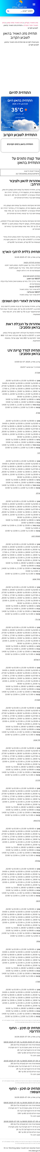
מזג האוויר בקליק (31, 23)
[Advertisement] (20, 68)
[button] (34, 4)
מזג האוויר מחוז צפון (15, 23)
